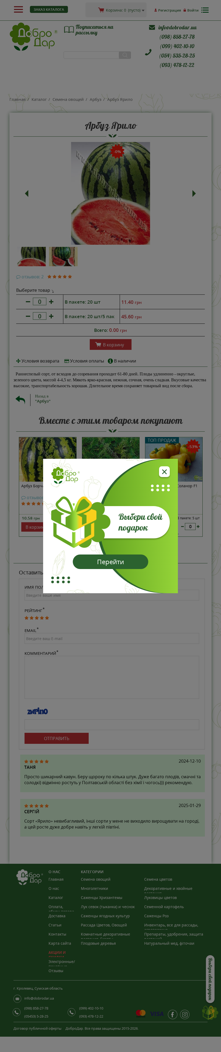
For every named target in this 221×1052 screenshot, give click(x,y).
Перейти (110, 561)
